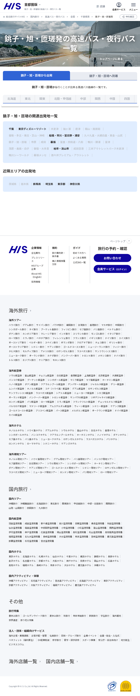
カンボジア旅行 (30, 333)
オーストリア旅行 (17, 342)
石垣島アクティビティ (41, 580)
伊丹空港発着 (15, 532)
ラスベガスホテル (94, 439)
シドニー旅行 (37, 346)
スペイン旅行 (51, 342)
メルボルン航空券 (80, 410)
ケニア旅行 (44, 359)
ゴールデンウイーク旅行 (35, 615)
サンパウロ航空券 (79, 397)
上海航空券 (89, 375)
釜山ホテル (82, 430)
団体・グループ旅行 (71, 635)
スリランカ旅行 (80, 333)
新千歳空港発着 (48, 523)
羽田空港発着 (15, 523)
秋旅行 (66, 615)
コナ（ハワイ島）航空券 (57, 388)
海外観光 (116, 615)
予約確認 (129, 17)
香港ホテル (110, 430)
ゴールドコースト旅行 (74, 346)
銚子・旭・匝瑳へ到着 (103, 76)
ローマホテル (33, 443)
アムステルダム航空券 (60, 406)
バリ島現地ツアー (82, 459)
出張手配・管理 (39, 635)
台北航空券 (62, 375)
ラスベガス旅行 (84, 351)
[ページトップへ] (129, 241)
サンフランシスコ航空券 (21, 393)
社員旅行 (54, 635)
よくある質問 (79, 257)
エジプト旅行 (29, 359)
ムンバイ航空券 (16, 388)
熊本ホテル (55, 565)
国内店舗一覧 (60, 661)
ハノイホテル (103, 434)
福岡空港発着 (15, 536)
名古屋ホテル (29, 560)
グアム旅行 (28, 324)
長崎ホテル (41, 565)
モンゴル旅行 (97, 333)
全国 (73, 17)
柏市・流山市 (61, 148)
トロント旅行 (88, 355)
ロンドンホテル (16, 443)
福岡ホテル (28, 565)
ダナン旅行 (14, 333)
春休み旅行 (14, 615)
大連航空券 (117, 375)
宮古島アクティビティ (65, 580)
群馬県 (37, 184)
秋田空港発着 (113, 523)
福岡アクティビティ (62, 585)
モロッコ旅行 (59, 359)
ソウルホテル (67, 430)
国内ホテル (15, 551)
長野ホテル (113, 556)
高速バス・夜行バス (55, 17)
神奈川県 (75, 184)
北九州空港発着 (32, 536)
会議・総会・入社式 (109, 635)
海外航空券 (15, 370)
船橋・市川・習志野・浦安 (64, 135)
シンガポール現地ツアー (79, 463)
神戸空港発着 (31, 532)
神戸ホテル (71, 560)
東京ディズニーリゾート (32, 129)
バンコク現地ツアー (104, 459)
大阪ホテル (57, 560)
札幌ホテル (44, 556)
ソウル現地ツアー (55, 463)
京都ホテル (44, 560)
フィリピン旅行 (69, 329)
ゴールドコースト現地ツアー (65, 467)
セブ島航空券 (92, 379)
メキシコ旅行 (104, 355)
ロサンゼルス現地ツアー (117, 467)
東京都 (61, 184)
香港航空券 (76, 375)
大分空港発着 (65, 536)
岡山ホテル (99, 560)
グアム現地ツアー (62, 459)
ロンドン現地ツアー (69, 472)
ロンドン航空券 (16, 401)
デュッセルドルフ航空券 (110, 401)
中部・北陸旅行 (95, 503)
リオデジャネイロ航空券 (102, 397)
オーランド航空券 (17, 397)
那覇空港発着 (15, 540)
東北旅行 (54, 503)
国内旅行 (34, 17)
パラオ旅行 (57, 324)
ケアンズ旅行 (53, 346)
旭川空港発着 (65, 523)
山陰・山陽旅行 (16, 507)
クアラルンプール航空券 (53, 384)
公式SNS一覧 (79, 262)
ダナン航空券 (31, 384)
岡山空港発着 (63, 532)
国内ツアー (15, 498)
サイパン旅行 (43, 324)
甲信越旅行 (79, 503)
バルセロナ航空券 (17, 406)
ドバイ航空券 (121, 410)
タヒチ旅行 (14, 351)
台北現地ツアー (36, 463)
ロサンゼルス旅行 (65, 351)
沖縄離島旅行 (27, 503)
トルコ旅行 (14, 359)
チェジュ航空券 (46, 375)
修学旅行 (56, 640)
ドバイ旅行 (119, 355)
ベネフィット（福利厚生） (22, 640)
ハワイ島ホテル (34, 430)
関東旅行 (66, 503)
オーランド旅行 (36, 355)
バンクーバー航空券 (39, 397)
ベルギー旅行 (35, 342)
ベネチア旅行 (43, 338)
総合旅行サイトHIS (15, 17)
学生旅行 (105, 615)
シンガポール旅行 (17, 329)
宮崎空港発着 (97, 536)
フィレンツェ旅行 (61, 338)
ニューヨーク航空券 (84, 393)
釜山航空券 (30, 375)
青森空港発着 (97, 523)
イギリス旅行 (95, 338)
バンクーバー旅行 (70, 355)
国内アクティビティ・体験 (24, 576)
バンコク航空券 (16, 379)
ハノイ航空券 (15, 384)
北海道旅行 (41, 503)
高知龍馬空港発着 (113, 532)
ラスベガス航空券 (44, 393)
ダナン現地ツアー (17, 467)
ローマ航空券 (47, 401)
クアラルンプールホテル (62, 434)
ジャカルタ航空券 (99, 384)
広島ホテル (113, 560)
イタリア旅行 (113, 333)
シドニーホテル (50, 443)
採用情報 (35, 281)
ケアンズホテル (69, 443)
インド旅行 (64, 333)
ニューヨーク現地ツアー (45, 472)
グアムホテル (51, 430)
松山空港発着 (95, 532)
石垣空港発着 (31, 540)
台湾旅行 (82, 324)
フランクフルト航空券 (84, 401)
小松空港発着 (83, 527)
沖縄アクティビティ (18, 580)
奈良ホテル (85, 560)
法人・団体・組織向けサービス (26, 631)
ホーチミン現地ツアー (105, 463)
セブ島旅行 (84, 329)
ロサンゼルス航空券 (98, 388)
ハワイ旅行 (14, 324)
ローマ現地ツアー (109, 472)
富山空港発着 (99, 527)
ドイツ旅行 (110, 338)
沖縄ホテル (99, 565)
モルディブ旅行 (30, 351)
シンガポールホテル (18, 434)
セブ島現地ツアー (17, 463)
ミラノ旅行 (28, 338)
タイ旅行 (33, 329)
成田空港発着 (31, 523)
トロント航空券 (59, 397)
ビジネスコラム (16, 644)
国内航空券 (15, 518)
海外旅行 (18, 310)
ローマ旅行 (14, 338)
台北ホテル (96, 430)
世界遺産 (13, 620)
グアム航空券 (78, 388)
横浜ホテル (85, 556)
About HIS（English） (37, 275)
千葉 (11, 129)
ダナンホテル (119, 434)
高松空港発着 (79, 532)
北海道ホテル (29, 556)
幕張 (53, 142)
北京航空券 (103, 375)
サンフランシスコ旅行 (106, 351)
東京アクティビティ (113, 580)
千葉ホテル (71, 556)
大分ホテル (69, 565)
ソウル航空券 (15, 375)
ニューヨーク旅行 (17, 355)
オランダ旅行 (67, 342)
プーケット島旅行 (49, 329)
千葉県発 (85, 17)
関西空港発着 (115, 527)
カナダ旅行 (52, 355)
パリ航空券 (32, 401)
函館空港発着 (81, 523)
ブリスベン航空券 (44, 410)
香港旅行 (94, 324)
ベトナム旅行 (113, 329)
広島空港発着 (47, 532)
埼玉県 (49, 184)
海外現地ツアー (17, 454)
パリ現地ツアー (90, 472)
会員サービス (118, 9)
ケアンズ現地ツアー (38, 467)
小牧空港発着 (67, 527)
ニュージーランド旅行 (99, 346)
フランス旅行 (79, 338)
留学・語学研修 (71, 640)
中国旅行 (119, 324)
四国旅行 (31, 507)
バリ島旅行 (98, 329)
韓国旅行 (70, 324)
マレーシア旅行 (48, 333)
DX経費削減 (43, 640)
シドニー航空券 (100, 406)
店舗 (102, 6)
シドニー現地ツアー (92, 467)
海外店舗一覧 (23, 661)
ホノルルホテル (16, 430)
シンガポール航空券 (57, 379)
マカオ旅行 (106, 324)
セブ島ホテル (15, 439)
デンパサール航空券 (78, 384)
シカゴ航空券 (103, 393)
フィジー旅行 (119, 346)
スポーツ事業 (88, 640)
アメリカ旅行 (47, 351)
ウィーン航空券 (81, 406)
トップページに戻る (111, 58)
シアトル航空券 (63, 393)
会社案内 (35, 252)
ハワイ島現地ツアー (41, 459)
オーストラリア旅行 (18, 346)
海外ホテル (15, 425)
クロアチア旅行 (84, 342)
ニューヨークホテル (51, 439)
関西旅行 (110, 503)
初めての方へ (79, 252)
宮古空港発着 (47, 540)
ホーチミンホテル (85, 434)
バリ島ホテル (31, 439)
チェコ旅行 (100, 342)
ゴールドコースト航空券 (21, 410)
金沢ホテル (14, 560)
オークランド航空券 (102, 410)
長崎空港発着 (49, 536)
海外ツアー (15, 320)
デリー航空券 (117, 384)
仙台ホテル (57, 556)
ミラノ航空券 (63, 401)
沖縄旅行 (13, 503)
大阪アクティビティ (40, 585)
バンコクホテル (39, 434)
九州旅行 (43, 507)
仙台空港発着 (15, 527)
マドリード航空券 (38, 406)
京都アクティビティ (18, 585)
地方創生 (125, 640)
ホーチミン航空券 (111, 379)
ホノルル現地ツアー (18, 459)
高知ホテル (14, 565)
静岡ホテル (99, 556)
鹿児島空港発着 (114, 536)
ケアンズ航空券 (118, 406)
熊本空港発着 (81, 536)
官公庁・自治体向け (108, 640)
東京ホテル (14, 556)
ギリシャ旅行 (115, 342)
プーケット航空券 (36, 379)
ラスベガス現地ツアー (19, 472)
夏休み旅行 (55, 615)
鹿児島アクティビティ (85, 585)
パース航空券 (62, 410)
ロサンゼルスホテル (73, 439)
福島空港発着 (31, 527)
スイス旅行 (124, 338)
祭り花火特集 (27, 620)
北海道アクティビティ (90, 580)
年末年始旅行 (79, 615)
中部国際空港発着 (49, 527)
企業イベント (90, 635)
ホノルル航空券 (34, 388)
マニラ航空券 (76, 379)
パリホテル (111, 439)
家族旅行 (93, 615)
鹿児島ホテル (84, 565)
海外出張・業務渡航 (18, 635)
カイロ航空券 (15, 414)
